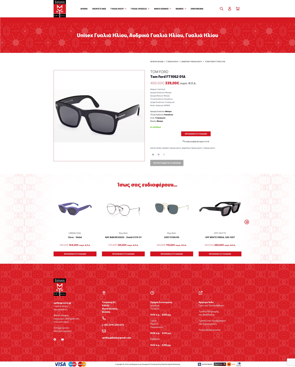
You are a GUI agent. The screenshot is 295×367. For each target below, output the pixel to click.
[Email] (62, 339)
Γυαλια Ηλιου (172, 61)
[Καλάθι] (237, 9)
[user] (229, 9)
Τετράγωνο (160, 118)
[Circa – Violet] (75, 209)
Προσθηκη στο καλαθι (196, 134)
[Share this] (158, 154)
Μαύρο (168, 111)
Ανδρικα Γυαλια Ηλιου (191, 61)
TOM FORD (159, 72)
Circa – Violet (75, 237)
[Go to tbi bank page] (196, 140)
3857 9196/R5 (171, 237)
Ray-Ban (123, 233)
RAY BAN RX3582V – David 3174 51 (123, 237)
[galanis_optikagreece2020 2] (60, 8)
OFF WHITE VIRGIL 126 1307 (220, 237)
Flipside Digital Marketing (170, 364)
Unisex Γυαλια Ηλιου (171, 148)
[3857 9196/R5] (171, 209)
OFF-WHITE (220, 233)
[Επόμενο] (246, 222)
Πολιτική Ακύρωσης (210, 329)
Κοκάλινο (168, 114)
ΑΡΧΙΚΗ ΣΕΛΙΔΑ (156, 61)
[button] (125, 9)
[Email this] (153, 154)
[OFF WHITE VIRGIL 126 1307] (220, 209)
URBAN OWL (75, 233)
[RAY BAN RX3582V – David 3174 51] (123, 209)
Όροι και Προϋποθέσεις (211, 305)
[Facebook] (55, 339)
